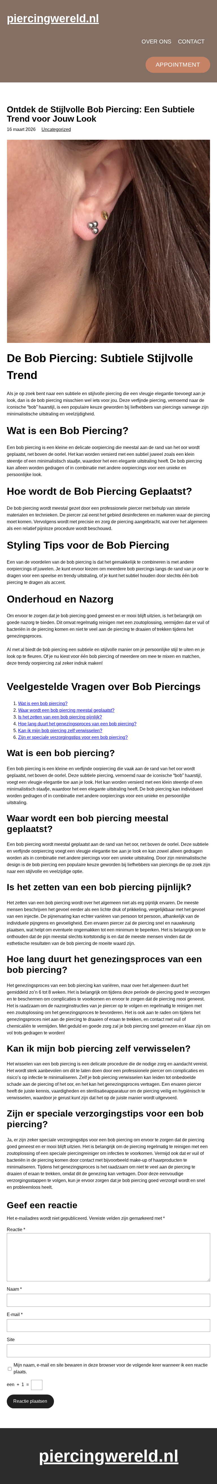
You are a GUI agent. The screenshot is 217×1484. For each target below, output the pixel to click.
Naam (14, 1289)
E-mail (15, 1314)
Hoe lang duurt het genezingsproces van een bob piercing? (77, 723)
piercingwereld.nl (53, 18)
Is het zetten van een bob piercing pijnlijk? (60, 717)
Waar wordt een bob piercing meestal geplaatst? (66, 710)
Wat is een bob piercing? (43, 703)
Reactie (16, 1229)
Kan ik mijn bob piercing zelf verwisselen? (60, 730)
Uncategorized (56, 129)
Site (11, 1339)
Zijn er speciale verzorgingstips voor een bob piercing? (73, 737)
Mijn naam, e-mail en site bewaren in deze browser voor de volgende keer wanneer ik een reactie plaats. (111, 1368)
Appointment (178, 64)
